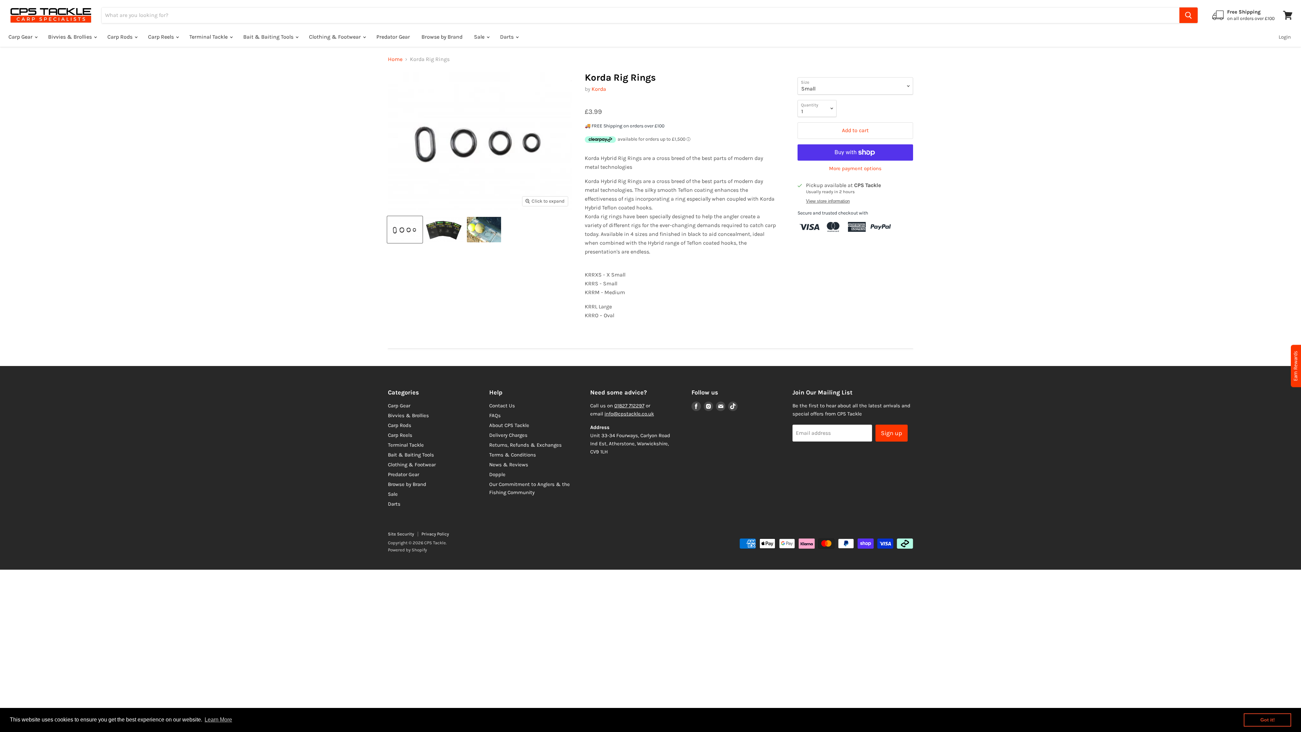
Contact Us (502, 406)
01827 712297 (629, 406)
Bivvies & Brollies (70, 37)
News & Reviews (508, 465)
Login (1285, 37)
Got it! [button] (1267, 720)
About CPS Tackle (509, 425)
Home (395, 59)
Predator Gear (393, 37)
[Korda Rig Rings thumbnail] (404, 229)
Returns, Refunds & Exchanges (525, 445)
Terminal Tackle (209, 37)
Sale (480, 37)
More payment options (855, 168)
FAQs (495, 415)
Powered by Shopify (407, 549)
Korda (599, 89)
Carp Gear (21, 37)
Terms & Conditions (512, 455)
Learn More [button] (218, 720)
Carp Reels (161, 37)
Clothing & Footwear (335, 37)
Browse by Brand (441, 37)
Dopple (497, 474)
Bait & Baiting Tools (269, 37)
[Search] (1188, 15)
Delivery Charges (508, 435)
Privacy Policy (435, 533)
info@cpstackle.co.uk (629, 414)
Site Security (401, 533)
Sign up (891, 433)
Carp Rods (120, 37)
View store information (828, 201)
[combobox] (640, 15)
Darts (507, 37)
